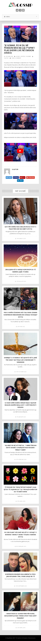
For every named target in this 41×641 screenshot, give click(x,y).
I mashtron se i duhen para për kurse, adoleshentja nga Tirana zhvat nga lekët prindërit (20, 616)
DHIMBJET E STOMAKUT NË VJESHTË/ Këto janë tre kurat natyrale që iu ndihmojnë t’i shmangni (20, 360)
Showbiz (28, 56)
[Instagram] (23, 10)
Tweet (9, 177)
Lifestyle (23, 56)
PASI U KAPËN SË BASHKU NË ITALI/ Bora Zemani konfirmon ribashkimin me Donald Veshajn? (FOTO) (20, 315)
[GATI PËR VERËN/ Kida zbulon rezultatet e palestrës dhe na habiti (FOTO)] (20, 211)
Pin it (23, 177)
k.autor (6, 58)
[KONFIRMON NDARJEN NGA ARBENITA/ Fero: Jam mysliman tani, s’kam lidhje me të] (20, 562)
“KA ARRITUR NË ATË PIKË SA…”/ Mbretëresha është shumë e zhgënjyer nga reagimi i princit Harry (20, 447)
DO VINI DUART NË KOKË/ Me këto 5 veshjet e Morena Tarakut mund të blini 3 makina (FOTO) (20, 534)
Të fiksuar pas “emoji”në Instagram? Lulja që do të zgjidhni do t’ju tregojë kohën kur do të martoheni (20, 489)
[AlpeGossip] (20, 4)
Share (16, 177)
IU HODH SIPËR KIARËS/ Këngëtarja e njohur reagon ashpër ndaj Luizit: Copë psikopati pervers (20, 405)
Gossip (18, 56)
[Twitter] (17, 10)
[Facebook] (20, 10)
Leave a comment (16, 58)
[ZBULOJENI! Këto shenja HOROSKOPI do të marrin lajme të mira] (20, 256)
